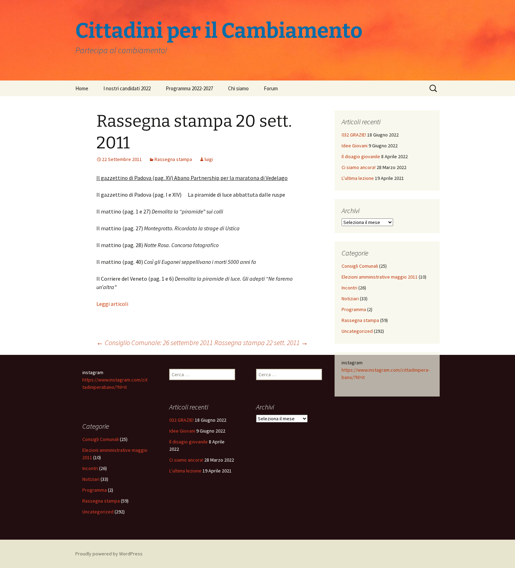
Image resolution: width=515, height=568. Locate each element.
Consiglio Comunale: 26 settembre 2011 (154, 342)
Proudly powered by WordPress (109, 554)
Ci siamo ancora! (359, 167)
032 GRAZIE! (354, 135)
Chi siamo (238, 88)
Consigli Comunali (360, 266)
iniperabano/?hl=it (108, 387)
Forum (271, 88)
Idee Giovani (355, 145)
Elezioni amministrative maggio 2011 (380, 277)
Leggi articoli (112, 303)
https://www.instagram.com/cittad (378, 370)
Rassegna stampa (173, 159)
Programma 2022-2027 (189, 88)
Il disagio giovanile (361, 156)
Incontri (349, 288)
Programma (354, 309)
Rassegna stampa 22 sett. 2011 (261, 342)
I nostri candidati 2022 (127, 88)
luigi (209, 159)
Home (81, 88)
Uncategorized (357, 331)
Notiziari (350, 298)
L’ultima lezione (358, 178)
